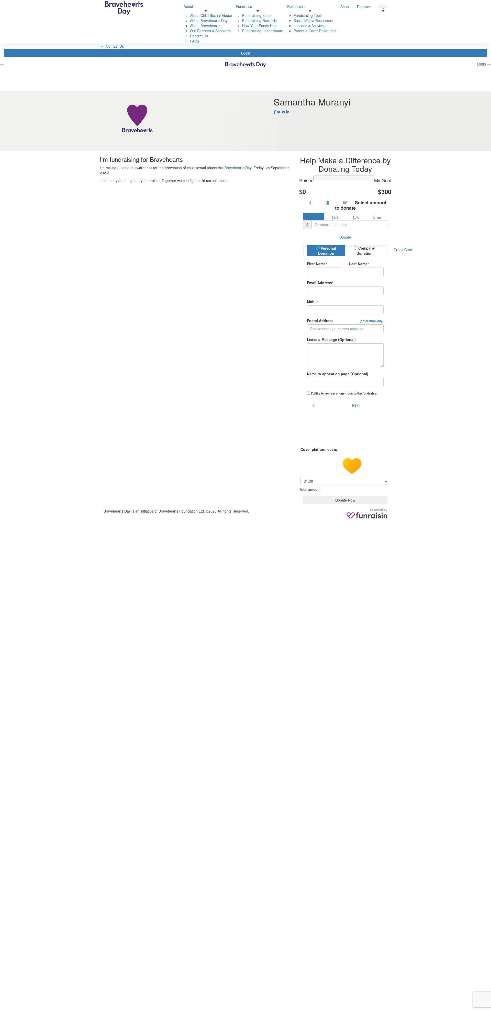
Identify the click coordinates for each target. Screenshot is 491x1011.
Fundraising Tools (308, 15)
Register (364, 6)
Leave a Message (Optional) (331, 339)
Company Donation (365, 251)
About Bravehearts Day (209, 20)
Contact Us (115, 46)
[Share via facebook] (275, 111)
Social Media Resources (313, 20)
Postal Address (345, 320)
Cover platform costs (319, 449)
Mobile (313, 301)
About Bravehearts (205, 25)
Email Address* (320, 282)
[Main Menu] (2, 65)
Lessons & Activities (310, 25)
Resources (296, 6)
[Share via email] (283, 111)
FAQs (194, 41)
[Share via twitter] (279, 111)
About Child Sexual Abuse (211, 15)
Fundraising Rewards (259, 20)
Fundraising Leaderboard (262, 30)
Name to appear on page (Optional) (337, 373)
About (188, 6)
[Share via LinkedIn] (287, 111)
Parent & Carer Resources (315, 30)
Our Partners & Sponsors (210, 30)
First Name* (317, 263)
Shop (344, 6)
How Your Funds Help (259, 25)
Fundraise (244, 6)
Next (356, 405)
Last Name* (359, 263)
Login (245, 53)
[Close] (489, 65)
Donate (345, 237)
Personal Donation (327, 251)
